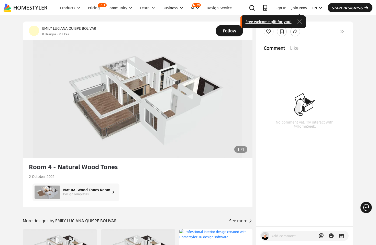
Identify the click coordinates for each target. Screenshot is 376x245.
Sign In (280, 8)
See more (238, 220)
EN (314, 8)
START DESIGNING (347, 8)
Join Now (299, 8)
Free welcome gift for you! (269, 21)
